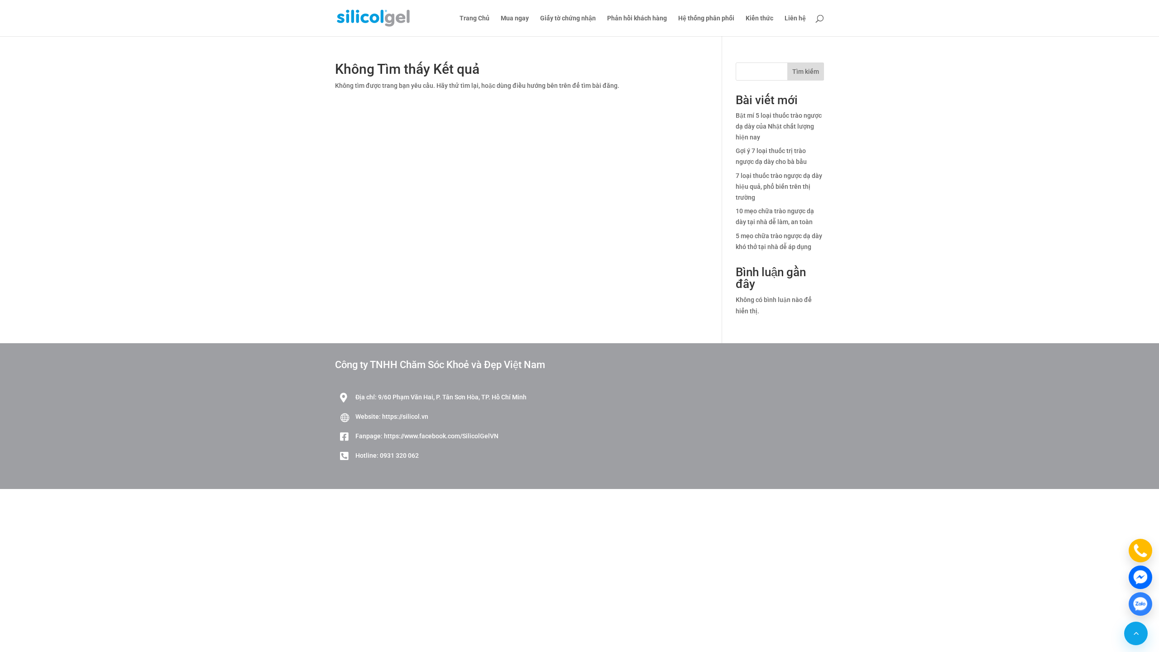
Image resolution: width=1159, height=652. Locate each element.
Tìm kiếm (805, 71)
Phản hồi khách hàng (637, 18)
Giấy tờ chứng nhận (568, 18)
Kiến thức (759, 18)
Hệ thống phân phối (706, 18)
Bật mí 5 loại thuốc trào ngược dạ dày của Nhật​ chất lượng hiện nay (779, 126)
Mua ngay (515, 18)
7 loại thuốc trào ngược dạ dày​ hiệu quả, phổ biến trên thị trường (779, 186)
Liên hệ (795, 18)
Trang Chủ (474, 18)
